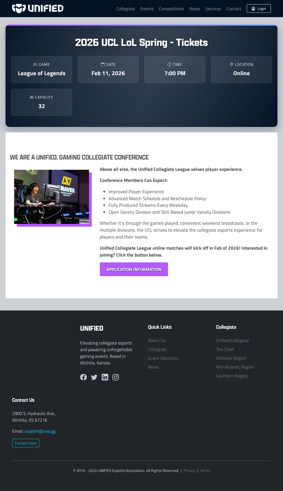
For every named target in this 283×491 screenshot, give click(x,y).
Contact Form (26, 443)
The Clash (225, 349)
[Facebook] (83, 377)
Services (213, 9)
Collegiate (125, 9)
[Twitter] (94, 377)
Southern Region (232, 376)
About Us (156, 340)
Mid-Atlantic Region (235, 367)
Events (146, 9)
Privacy (189, 470)
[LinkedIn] (105, 377)
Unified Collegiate (232, 340)
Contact (234, 9)
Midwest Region (231, 358)
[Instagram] (115, 377)
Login (261, 8)
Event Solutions (163, 358)
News (194, 9)
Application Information (133, 269)
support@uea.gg (40, 431)
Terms (205, 470)
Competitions (171, 9)
